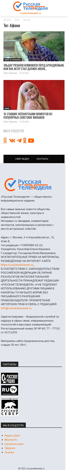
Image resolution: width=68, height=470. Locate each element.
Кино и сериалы (13, 59)
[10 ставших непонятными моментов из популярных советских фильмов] (34, 95)
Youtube (9, 452)
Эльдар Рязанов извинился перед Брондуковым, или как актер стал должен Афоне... (33, 67)
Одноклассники (14, 443)
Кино (7, 108)
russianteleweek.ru (30, 13)
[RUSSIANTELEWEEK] (30, 6)
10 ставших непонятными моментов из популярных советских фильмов (27, 116)
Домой (7, 19)
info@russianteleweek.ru (16, 308)
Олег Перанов (10, 73)
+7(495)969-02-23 (31, 245)
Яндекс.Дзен (12, 435)
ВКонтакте (11, 439)
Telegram (10, 448)
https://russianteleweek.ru (17, 264)
